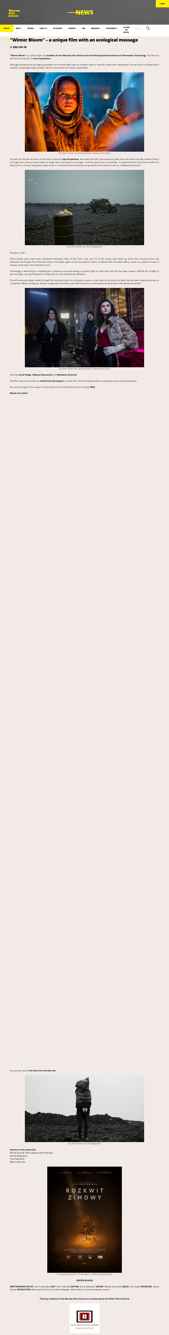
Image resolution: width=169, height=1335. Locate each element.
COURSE (30, 28)
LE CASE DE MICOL (126, 29)
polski (7, 28)
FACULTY (43, 28)
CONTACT (72, 28)
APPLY (18, 28)
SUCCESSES (57, 28)
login (162, 4)
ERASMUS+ (95, 28)
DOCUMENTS (111, 28)
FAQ (83, 28)
